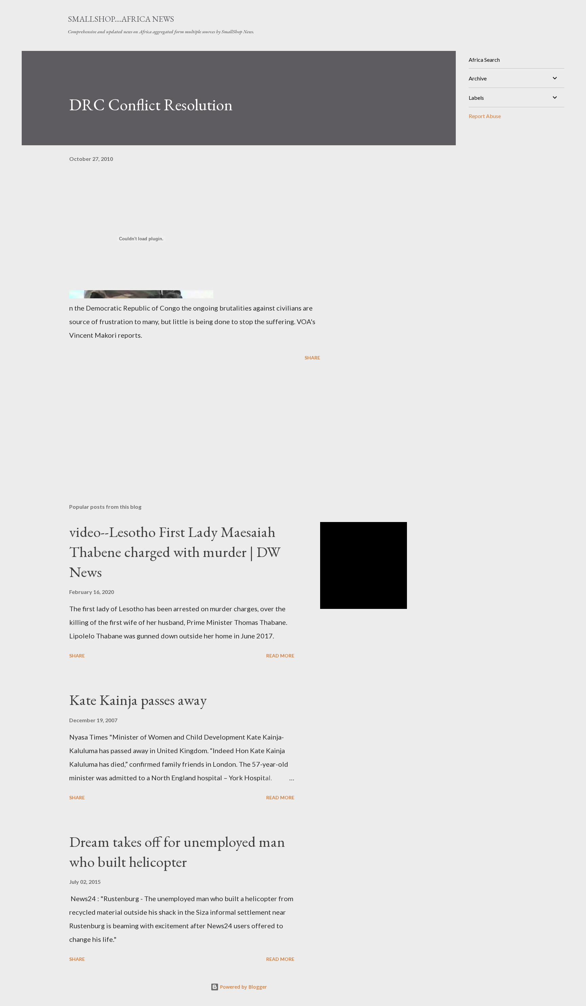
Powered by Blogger (243, 987)
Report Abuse (485, 116)
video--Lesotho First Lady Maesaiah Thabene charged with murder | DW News (174, 551)
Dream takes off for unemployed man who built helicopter (177, 851)
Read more (280, 655)
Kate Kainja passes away (138, 699)
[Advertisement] (183, 418)
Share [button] (312, 357)
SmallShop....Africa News (121, 19)
